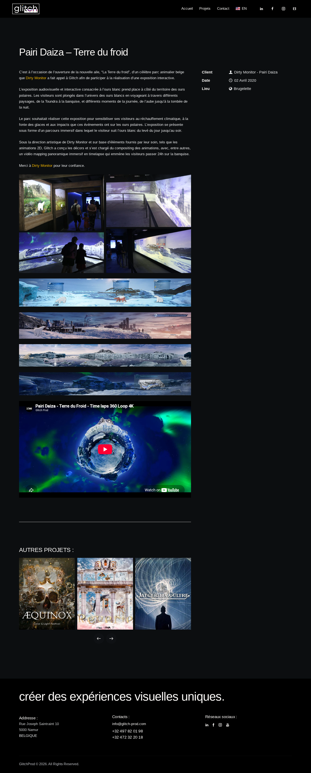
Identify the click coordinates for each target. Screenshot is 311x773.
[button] (99, 638)
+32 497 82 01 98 (127, 731)
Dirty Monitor (36, 78)
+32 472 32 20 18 (127, 737)
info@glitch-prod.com (129, 724)
